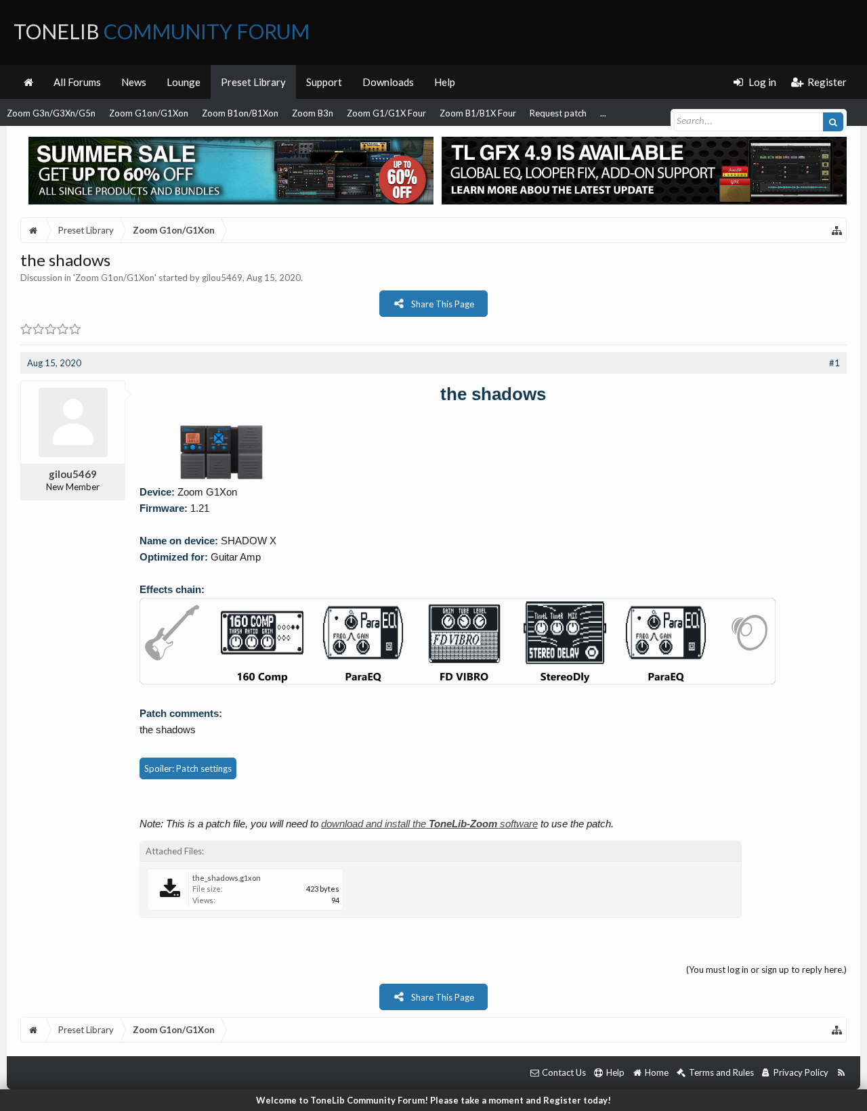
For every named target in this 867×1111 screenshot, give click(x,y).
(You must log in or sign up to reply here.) (766, 969)
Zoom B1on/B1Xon (240, 113)
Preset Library (253, 82)
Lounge (183, 82)
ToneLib (162, 31)
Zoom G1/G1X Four (386, 113)
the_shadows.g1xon (226, 877)
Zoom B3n (312, 113)
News (133, 82)
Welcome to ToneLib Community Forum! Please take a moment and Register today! (433, 1100)
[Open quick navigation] (837, 230)
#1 (834, 362)
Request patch (558, 113)
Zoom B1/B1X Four (478, 113)
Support (324, 82)
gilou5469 (222, 277)
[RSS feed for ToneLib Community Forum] (841, 1073)
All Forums (77, 82)
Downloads (388, 82)
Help (444, 82)
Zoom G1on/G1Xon (148, 113)
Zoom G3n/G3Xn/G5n (51, 113)
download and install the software (429, 823)
